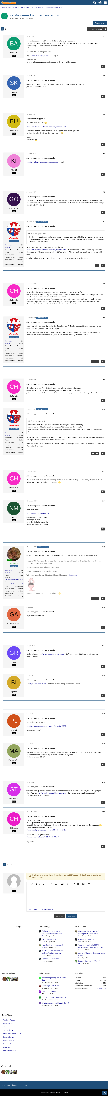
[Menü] (105, 3)
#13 (103, 547)
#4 (104, 154)
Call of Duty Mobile (49, 991)
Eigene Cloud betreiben (50, 959)
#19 (103, 782)
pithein (44, 947)
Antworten (71, 916)
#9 (104, 380)
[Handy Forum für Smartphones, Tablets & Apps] (8, 3)
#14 (103, 607)
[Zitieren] (103, 66)
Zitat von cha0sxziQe (38, 421)
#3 (104, 114)
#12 (103, 501)
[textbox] (65, 896)
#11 (103, 471)
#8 (104, 318)
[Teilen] (105, 29)
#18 (103, 744)
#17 (103, 714)
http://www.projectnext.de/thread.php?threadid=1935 (46, 726)
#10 (103, 409)
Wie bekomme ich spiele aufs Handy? (55, 1003)
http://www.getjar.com (40, 56)
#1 (104, 36)
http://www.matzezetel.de (13, 579)
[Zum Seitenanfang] (104, 1093)
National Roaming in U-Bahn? (89, 961)
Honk (79, 936)
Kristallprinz (101, 988)
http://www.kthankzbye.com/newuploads (41, 162)
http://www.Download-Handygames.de (52, 793)
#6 (104, 222)
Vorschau (59, 916)
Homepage (73, 575)
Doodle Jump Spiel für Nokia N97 (54, 997)
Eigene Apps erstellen (49, 939)
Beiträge (7, 247)
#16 (103, 675)
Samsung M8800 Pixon (50, 986)
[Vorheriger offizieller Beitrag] (93, 361)
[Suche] (95, 3)
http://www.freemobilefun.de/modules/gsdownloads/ (46, 127)
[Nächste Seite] (9, 28)
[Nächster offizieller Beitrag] (97, 265)
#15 (103, 646)
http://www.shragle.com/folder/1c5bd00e (41, 837)
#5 (104, 192)
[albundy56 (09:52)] (12, 979)
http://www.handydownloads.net (51, 654)
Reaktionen (8, 245)
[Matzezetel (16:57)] (4, 979)
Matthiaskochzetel (16, 584)
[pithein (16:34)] (8, 979)
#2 (104, 76)
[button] (33, 909)
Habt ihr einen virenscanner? (52, 945)
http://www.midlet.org (37, 684)
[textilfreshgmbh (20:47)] (16, 979)
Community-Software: (54, 1093)
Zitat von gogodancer (39, 233)
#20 (103, 812)
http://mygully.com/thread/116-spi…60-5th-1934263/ (46, 830)
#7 (104, 284)
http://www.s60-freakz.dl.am (36, 513)
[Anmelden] (100, 2)
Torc (43, 936)
